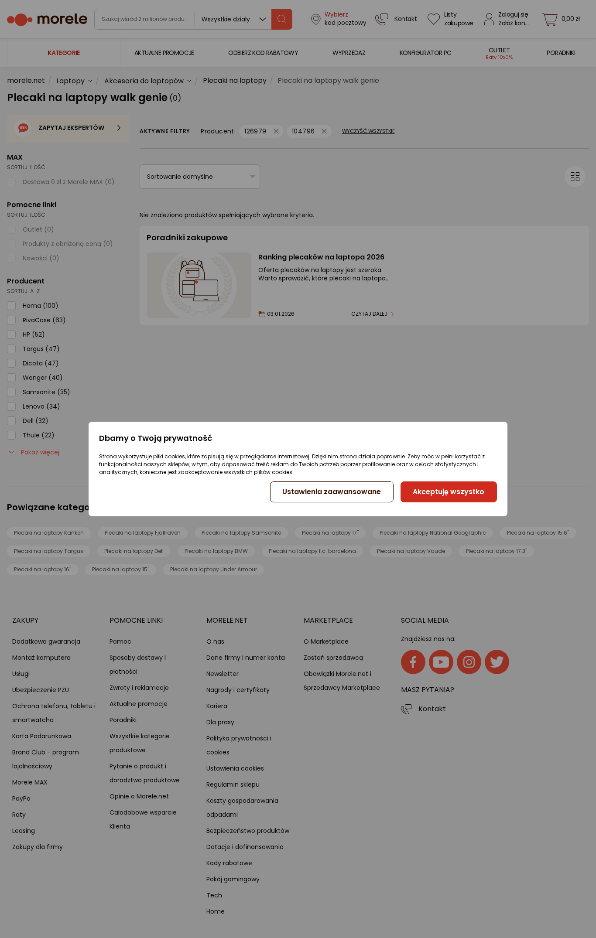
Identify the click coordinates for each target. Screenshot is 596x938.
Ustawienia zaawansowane (331, 492)
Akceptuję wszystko (448, 492)
